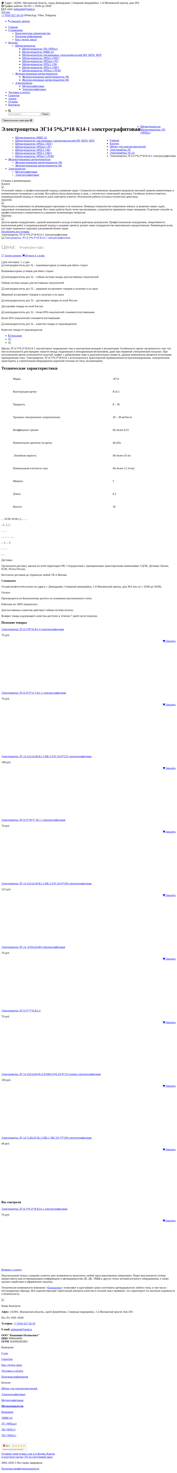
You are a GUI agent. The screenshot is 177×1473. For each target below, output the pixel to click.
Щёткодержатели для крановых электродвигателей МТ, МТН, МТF (62, 55)
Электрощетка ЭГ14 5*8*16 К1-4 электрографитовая (32, 629)
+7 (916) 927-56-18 (12, 15)
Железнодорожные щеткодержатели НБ (45, 79)
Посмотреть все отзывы (15, 231)
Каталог (13, 42)
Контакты (14, 104)
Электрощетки (23, 83)
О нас (4, 1353)
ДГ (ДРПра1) (9, 1423)
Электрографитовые (34, 89)
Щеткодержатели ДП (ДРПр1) (40, 48)
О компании (15, 30)
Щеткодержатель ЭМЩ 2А (38, 51)
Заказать (170, 641)
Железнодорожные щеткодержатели (36, 73)
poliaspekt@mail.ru (24, 9)
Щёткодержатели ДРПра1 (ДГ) (40, 61)
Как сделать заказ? (26, 39)
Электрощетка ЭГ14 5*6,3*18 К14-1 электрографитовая (34, 1208)
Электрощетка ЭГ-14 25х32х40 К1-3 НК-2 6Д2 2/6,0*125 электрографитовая (46, 756)
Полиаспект (55, 1287)
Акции (12, 98)
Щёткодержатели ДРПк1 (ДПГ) (40, 58)
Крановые (7, 1411)
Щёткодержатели (25, 45)
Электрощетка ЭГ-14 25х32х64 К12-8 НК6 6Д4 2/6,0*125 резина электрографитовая (51, 1074)
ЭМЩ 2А (7, 1417)
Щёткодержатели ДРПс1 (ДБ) (39, 64)
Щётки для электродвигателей (19, 1388)
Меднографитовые (33, 86)
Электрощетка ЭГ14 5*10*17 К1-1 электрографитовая (33, 819)
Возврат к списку (11, 1269)
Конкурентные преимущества (32, 33)
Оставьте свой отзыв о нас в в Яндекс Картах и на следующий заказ (28, 1455)
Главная (13, 27)
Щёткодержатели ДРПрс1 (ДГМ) (41, 70)
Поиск (45, 114)
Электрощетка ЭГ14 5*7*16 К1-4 (20, 1010)
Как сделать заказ (11, 1365)
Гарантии (14, 95)
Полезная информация (28, 36)
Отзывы (13, 101)
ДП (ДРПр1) (8, 1435)
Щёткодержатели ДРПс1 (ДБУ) (40, 67)
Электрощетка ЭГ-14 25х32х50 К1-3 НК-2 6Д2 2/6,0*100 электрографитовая (46, 883)
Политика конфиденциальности (20, 1468)
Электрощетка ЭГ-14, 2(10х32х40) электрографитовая (33, 947)
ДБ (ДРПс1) (8, 1429)
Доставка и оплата (19, 92)
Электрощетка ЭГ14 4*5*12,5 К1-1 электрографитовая (33, 692)
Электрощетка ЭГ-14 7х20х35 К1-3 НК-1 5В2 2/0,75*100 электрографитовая (46, 1137)
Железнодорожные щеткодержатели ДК (45, 76)
